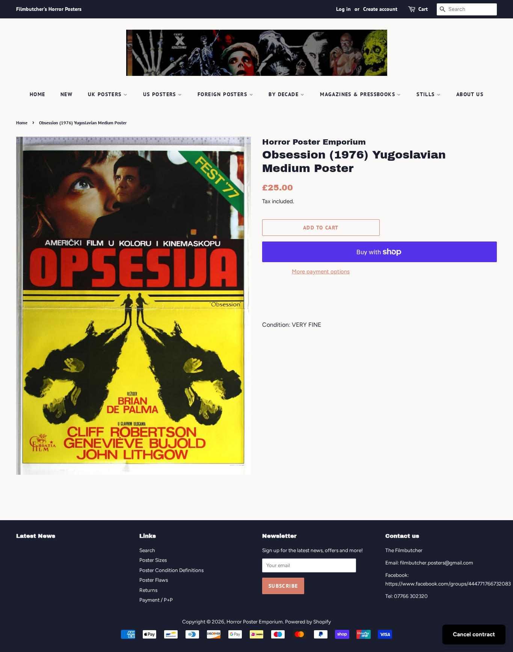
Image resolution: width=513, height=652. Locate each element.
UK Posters (106, 94)
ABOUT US (469, 94)
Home (37, 94)
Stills (426, 94)
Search (147, 550)
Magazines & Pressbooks (358, 94)
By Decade (284, 94)
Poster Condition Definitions (171, 570)
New (66, 94)
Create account (380, 9)
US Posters (160, 94)
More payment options (321, 271)
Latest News (35, 536)
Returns (148, 590)
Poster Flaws (153, 580)
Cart (423, 9)
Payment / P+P (156, 600)
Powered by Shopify (308, 622)
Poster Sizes (153, 560)
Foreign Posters (223, 94)
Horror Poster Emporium (254, 622)
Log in (343, 9)
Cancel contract (474, 634)
